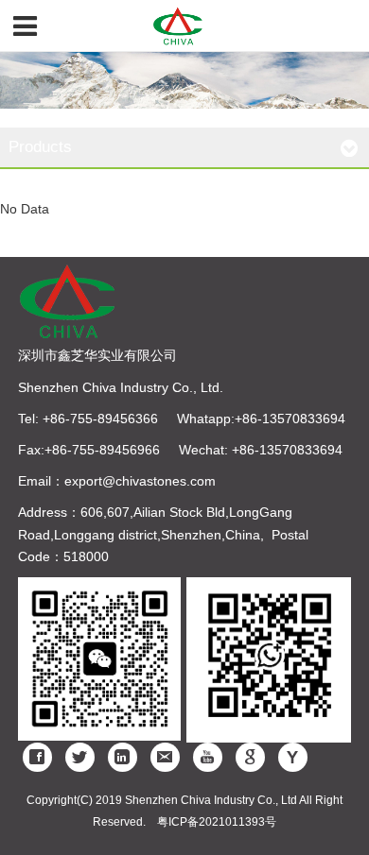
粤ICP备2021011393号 (216, 822)
